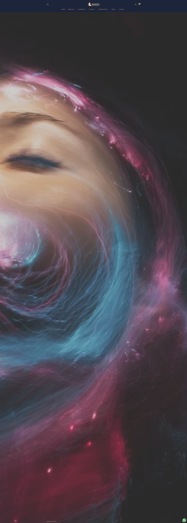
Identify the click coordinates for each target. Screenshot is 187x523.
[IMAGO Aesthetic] (94, 4)
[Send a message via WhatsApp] (184, 520)
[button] (48, 4)
